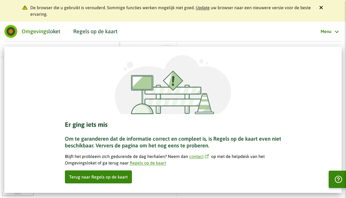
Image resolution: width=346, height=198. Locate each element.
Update (203, 7)
